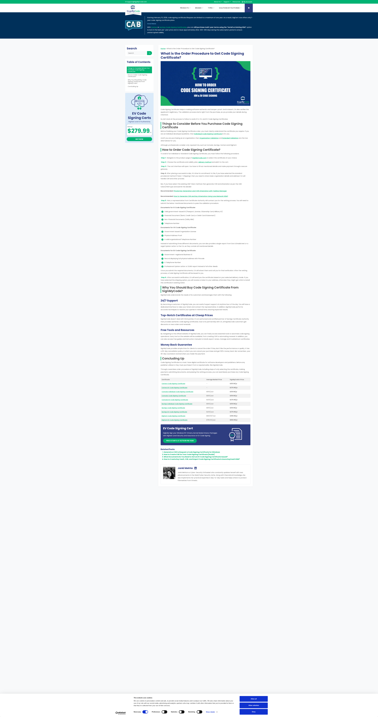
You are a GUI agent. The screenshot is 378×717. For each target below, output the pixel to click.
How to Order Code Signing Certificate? (137, 75)
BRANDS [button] (198, 8)
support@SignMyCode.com (137, 2)
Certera (154, 27)
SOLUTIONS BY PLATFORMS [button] (229, 8)
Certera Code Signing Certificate (173, 384)
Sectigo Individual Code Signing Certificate (177, 404)
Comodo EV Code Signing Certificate (175, 400)
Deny (253, 712)
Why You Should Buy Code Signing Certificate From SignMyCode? (137, 81)
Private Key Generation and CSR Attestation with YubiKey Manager (200, 191)
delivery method (204, 162)
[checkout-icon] (249, 8)
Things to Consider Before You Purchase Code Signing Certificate (139, 70)
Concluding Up (133, 87)
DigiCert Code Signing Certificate (173, 416)
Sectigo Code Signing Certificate (173, 408)
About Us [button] (217, 2)
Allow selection (253, 705)
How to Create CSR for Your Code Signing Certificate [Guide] (189, 454)
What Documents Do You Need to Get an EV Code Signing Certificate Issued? (196, 457)
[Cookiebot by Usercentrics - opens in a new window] (120, 713)
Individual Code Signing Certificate (208, 134)
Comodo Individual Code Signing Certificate (177, 392)
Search (132, 48)
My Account (247, 2)
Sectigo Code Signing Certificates (173, 27)
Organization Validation (209, 138)
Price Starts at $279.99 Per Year (180, 441)
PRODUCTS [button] (184, 8)
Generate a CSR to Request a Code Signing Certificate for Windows (192, 452)
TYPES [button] (210, 8)
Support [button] (227, 2)
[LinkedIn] (195, 468)
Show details (210, 712)
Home (163, 48)
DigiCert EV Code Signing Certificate (174, 420)
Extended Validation (230, 138)
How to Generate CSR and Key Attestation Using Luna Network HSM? (201, 196)
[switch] (164, 711)
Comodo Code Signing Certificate (174, 396)
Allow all (254, 699)
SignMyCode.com (199, 158)
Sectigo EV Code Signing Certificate (174, 412)
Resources (236, 2)
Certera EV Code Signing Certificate (174, 388)
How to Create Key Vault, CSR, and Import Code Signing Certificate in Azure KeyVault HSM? (202, 459)
